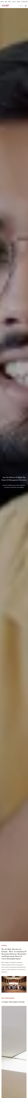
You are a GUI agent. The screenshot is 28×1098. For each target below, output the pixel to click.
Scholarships (24, 1)
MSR (6, 1)
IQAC (9, 1)
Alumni (14, 1)
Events (2, 1)
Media (18, 1)
